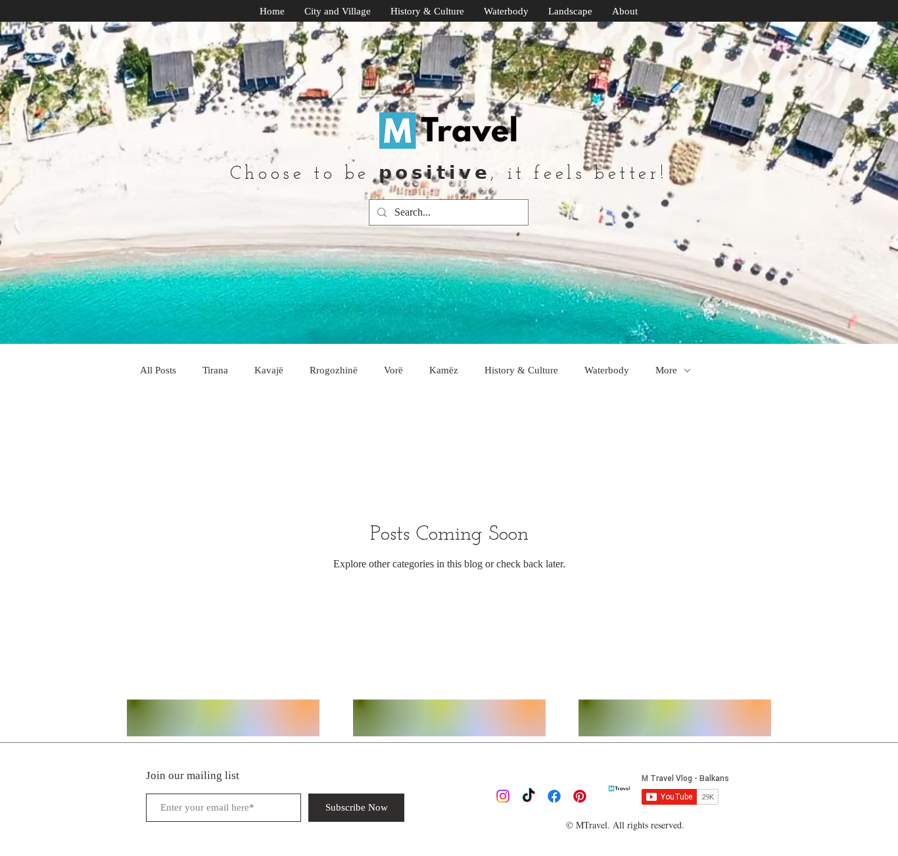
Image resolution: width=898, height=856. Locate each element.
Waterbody (606, 370)
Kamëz (443, 370)
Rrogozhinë (334, 370)
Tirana (215, 370)
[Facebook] (554, 796)
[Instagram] (502, 796)
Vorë (393, 370)
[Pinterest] (579, 796)
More (666, 370)
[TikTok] (528, 796)
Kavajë (268, 370)
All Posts (158, 370)
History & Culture (521, 370)
